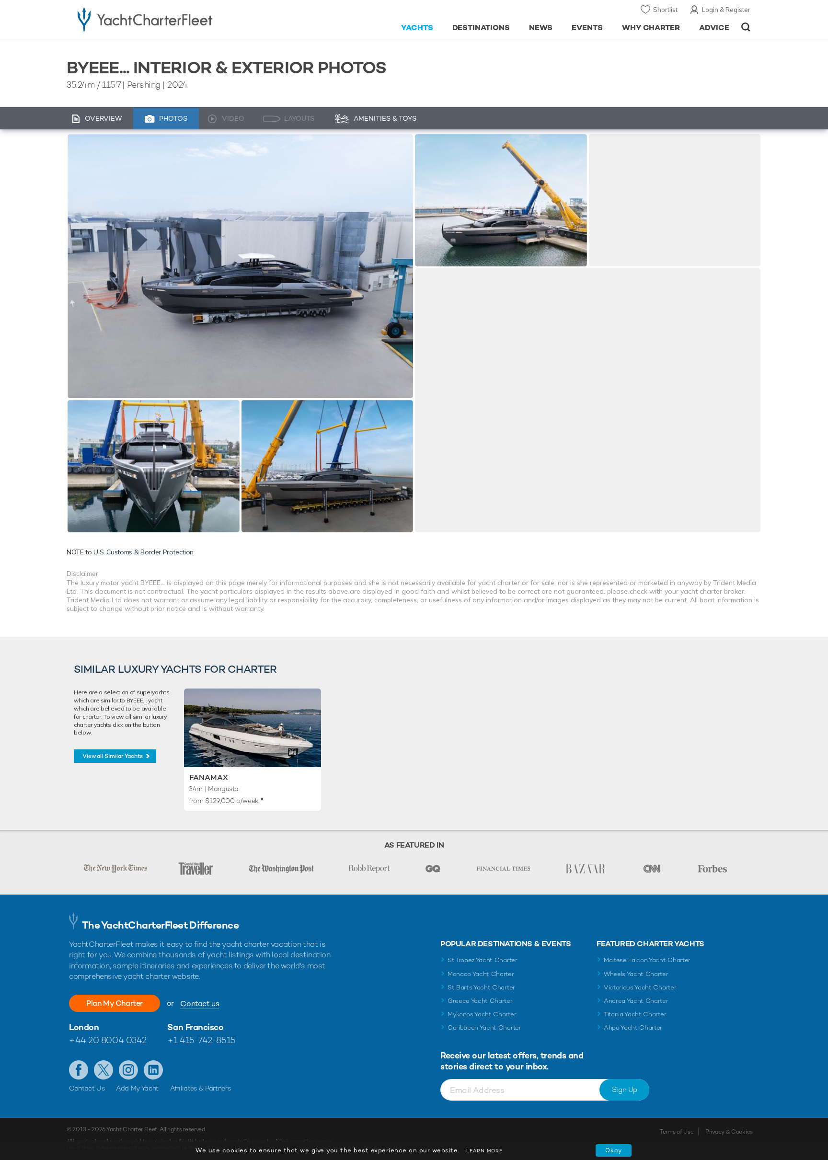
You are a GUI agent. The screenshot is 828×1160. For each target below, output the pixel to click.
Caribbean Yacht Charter (484, 1027)
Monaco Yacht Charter (481, 974)
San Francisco (195, 1027)
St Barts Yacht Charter (481, 987)
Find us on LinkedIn (153, 1070)
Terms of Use (676, 1132)
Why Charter (651, 28)
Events (587, 28)
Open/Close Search (745, 27)
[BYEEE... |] (154, 466)
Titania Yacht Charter (635, 1014)
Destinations (481, 28)
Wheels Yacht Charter (636, 974)
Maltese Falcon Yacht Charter (647, 960)
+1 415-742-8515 (201, 1039)
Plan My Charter (114, 1003)
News (540, 28)
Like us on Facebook (78, 1070)
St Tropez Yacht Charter (483, 960)
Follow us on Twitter (103, 1070)
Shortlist (665, 9)
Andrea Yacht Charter (636, 1001)
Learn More (484, 1151)
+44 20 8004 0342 (108, 1039)
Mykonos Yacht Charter (482, 1014)
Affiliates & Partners (200, 1088)
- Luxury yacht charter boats (175, 19)
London (84, 1027)
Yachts (417, 28)
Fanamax (208, 777)
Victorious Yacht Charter (640, 987)
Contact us (199, 1004)
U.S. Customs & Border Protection (143, 552)
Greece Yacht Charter (480, 1001)
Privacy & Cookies (729, 1132)
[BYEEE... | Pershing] (240, 266)
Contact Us (87, 1088)
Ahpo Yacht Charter (633, 1027)
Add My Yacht (137, 1088)
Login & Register (726, 9)
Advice (714, 28)
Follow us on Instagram (128, 1070)
